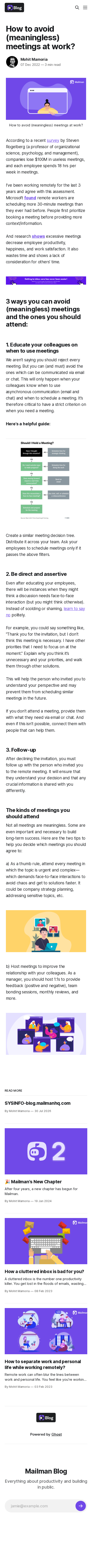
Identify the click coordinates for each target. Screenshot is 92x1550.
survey (53, 140)
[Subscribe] (80, 1506)
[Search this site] (77, 7)
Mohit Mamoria (34, 59)
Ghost (56, 1434)
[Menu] (85, 7)
